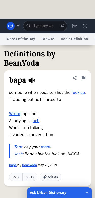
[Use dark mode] (85, 26)
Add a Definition (74, 39)
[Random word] (62, 26)
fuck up (78, 92)
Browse (48, 39)
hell (36, 121)
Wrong (15, 113)
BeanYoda (29, 165)
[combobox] (45, 26)
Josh (18, 154)
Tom (18, 147)
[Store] (74, 26)
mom (45, 147)
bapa (13, 165)
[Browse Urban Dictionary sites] (13, 26)
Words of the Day (20, 39)
